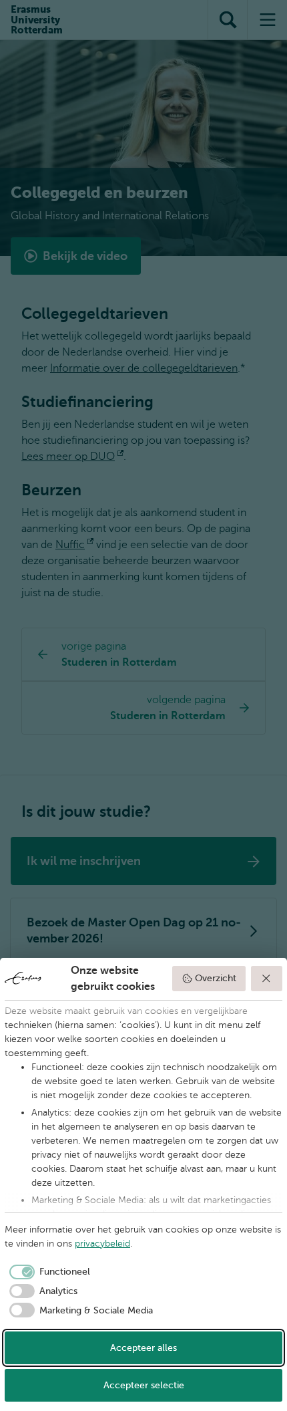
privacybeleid (102, 1244)
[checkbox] (47, 1272)
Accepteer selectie (143, 1385)
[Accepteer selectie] (267, 978)
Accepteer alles (143, 1348)
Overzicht (215, 978)
